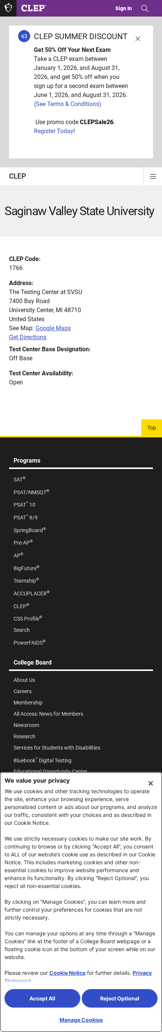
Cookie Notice (67, 973)
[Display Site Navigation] (153, 176)
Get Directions (27, 337)
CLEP (17, 176)
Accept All (42, 998)
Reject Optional (119, 998)
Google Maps (53, 328)
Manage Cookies (81, 1020)
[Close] (150, 783)
